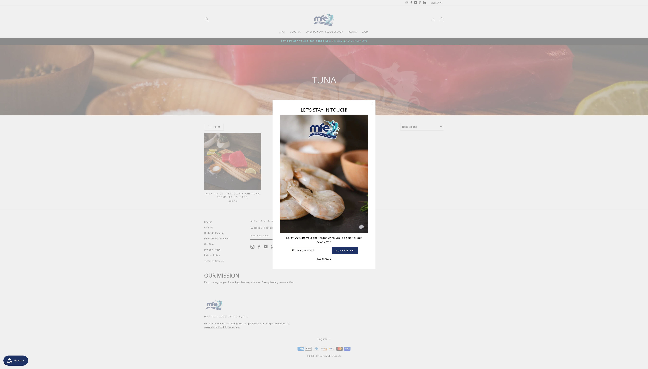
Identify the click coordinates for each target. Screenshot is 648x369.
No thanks (324, 259)
